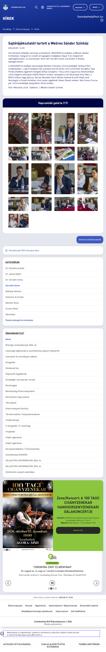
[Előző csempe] (8, 583)
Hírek (36, 29)
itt (33, 635)
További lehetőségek (89, 644)
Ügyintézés (40, 605)
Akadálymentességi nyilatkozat (36, 611)
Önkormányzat (23, 29)
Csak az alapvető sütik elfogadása (53, 645)
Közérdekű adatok (89, 605)
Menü (95, 7)
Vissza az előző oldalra (90, 240)
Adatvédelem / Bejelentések (63, 605)
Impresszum (62, 611)
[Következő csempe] (96, 583)
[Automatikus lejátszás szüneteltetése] (52, 583)
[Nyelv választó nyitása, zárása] (80, 7)
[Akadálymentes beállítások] (42, 7)
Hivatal (28, 605)
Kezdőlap (7, 29)
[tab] (48, 588)
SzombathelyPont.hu (90, 16)
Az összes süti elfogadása (17, 644)
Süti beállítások (78, 611)
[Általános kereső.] (36, 7)
